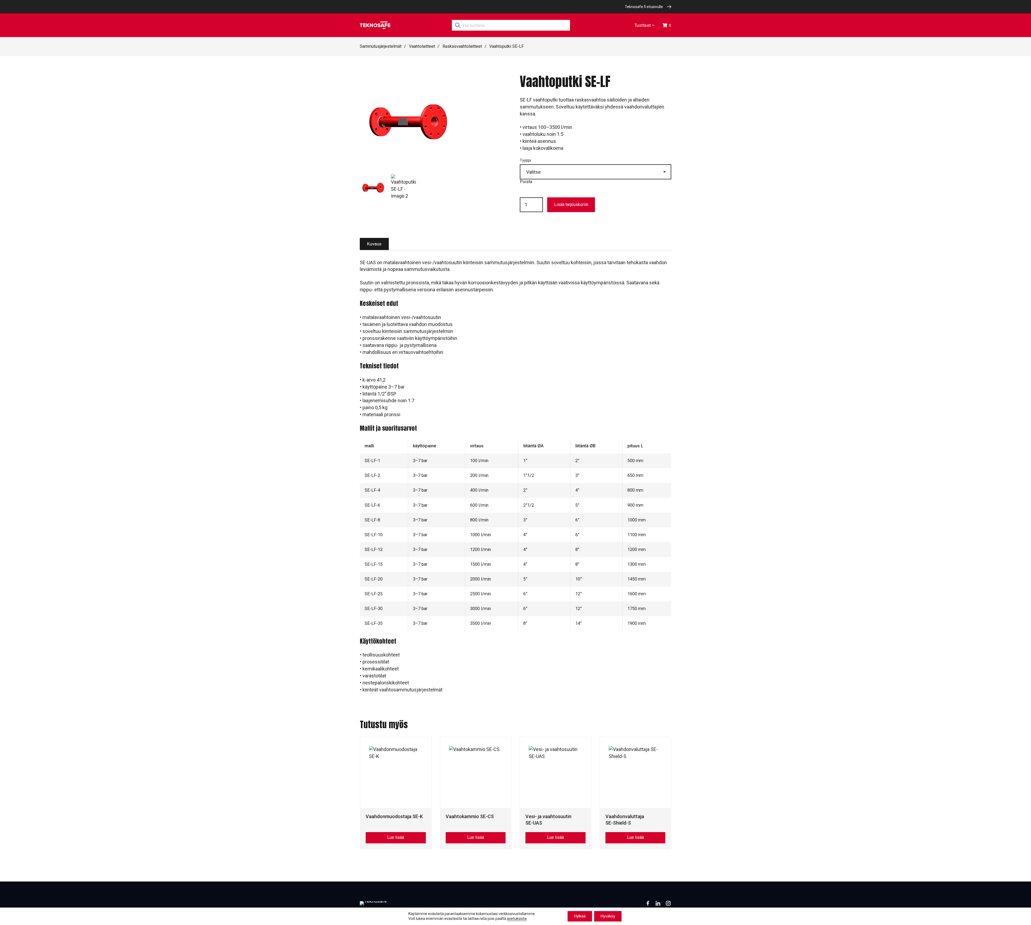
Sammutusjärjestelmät (380, 46)
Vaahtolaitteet (422, 46)
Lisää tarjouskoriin (571, 204)
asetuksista (517, 919)
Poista (526, 181)
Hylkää (580, 916)
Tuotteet (642, 25)
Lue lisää (395, 837)
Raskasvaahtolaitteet (462, 46)
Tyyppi (525, 160)
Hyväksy (608, 916)
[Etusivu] (375, 25)
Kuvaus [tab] (374, 243)
